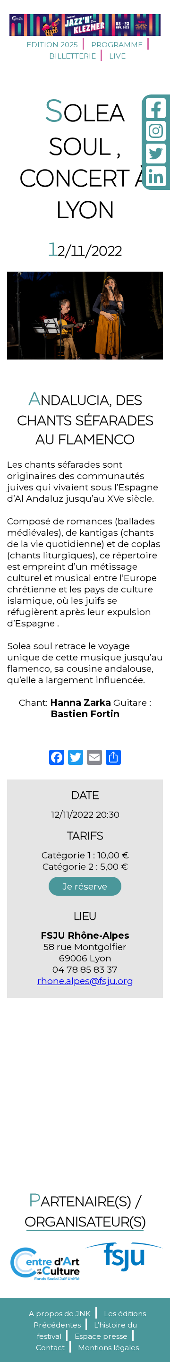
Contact (50, 1347)
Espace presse (101, 1336)
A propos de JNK (60, 1313)
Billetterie (72, 55)
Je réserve (85, 886)
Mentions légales (108, 1347)
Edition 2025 (52, 44)
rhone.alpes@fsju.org (85, 980)
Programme (117, 44)
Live (117, 55)
